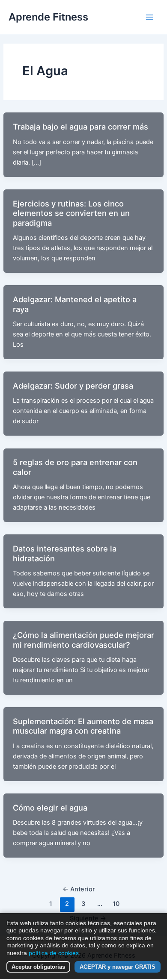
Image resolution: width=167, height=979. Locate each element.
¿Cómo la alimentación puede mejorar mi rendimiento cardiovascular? (83, 639)
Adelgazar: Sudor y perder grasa (73, 385)
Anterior (79, 889)
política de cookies (54, 953)
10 (116, 904)
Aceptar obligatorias (38, 967)
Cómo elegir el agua (50, 807)
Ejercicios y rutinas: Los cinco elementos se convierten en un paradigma (71, 213)
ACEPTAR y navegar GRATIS (117, 967)
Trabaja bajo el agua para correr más (80, 126)
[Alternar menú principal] (149, 17)
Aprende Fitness (48, 17)
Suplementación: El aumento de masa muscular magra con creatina (83, 726)
